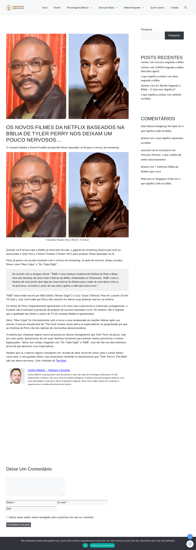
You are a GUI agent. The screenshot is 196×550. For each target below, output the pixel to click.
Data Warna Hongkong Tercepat (159, 126)
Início (44, 7)
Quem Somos (157, 7)
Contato (174, 7)
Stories (57, 7)
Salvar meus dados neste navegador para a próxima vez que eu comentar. (51, 517)
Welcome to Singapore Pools (157, 178)
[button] (185, 7)
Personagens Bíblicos (78, 7)
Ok (85, 545)
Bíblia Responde (132, 7)
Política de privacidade (102, 545)
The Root (61, 360)
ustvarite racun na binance (156, 150)
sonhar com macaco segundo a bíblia (162, 62)
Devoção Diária (106, 7)
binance (145, 138)
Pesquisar (146, 29)
